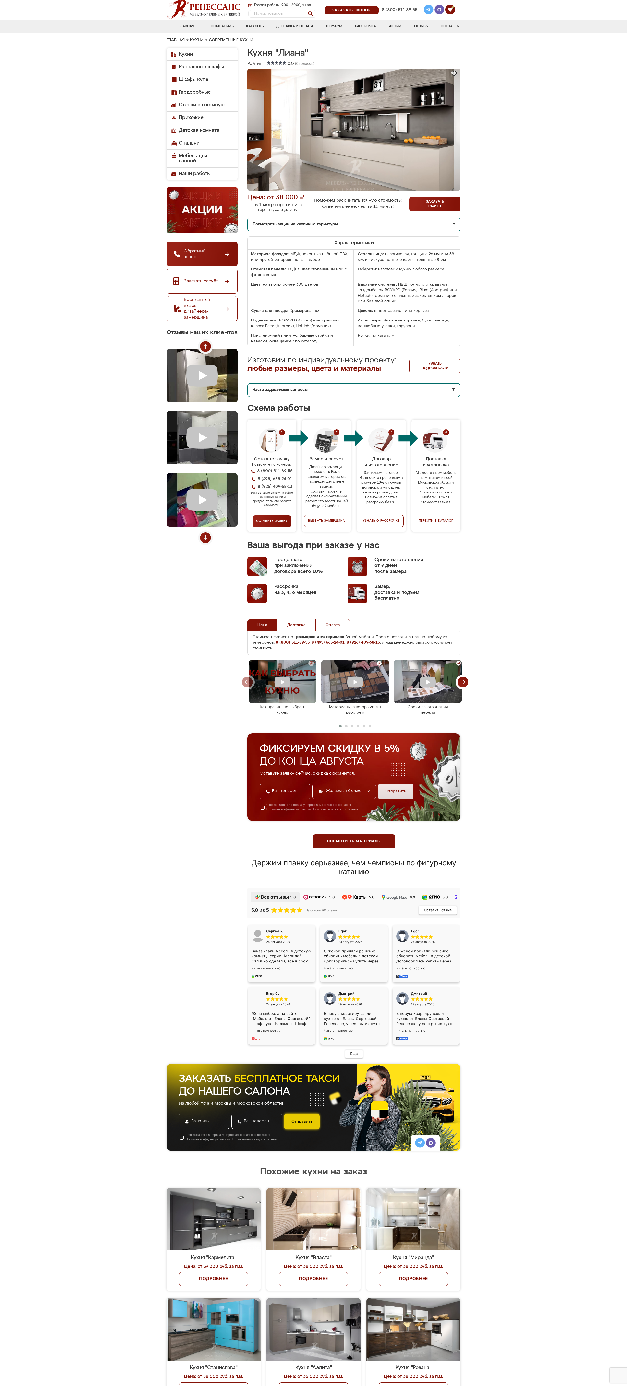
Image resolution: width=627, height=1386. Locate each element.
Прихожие (191, 117)
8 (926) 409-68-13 (399, 16)
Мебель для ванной (193, 158)
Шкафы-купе (193, 79)
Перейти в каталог (436, 520)
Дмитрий (419, 993)
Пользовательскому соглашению (336, 809)
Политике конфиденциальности (288, 809)
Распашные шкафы (201, 66)
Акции (395, 26)
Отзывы (421, 26)
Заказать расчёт (435, 204)
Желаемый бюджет (345, 791)
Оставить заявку (272, 521)
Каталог (254, 26)
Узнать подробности (435, 366)
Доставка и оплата (294, 26)
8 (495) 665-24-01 (399, 3)
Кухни (197, 40)
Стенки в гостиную (202, 105)
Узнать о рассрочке (381, 520)
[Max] (439, 10)
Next (205, 537)
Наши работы (195, 173)
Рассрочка (365, 26)
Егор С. (272, 993)
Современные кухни (231, 40)
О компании (219, 26)
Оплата (333, 625)
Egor (415, 931)
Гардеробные (195, 92)
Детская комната (199, 130)
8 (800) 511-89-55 (399, 10)
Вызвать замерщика (326, 520)
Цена (262, 625)
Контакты (450, 26)
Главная (186, 26)
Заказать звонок (351, 10)
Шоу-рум (334, 26)
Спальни (189, 143)
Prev (205, 346)
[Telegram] (429, 10)
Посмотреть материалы (354, 841)
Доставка (296, 625)
